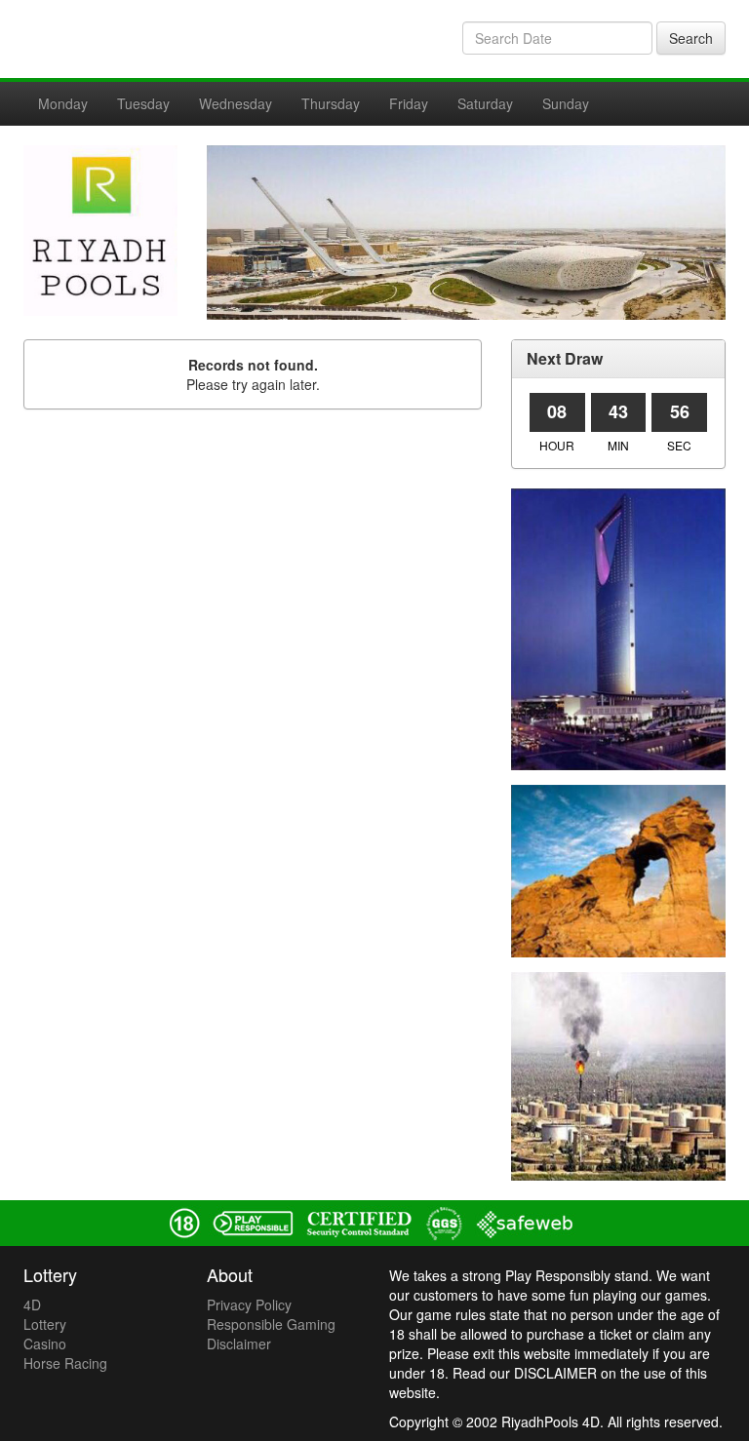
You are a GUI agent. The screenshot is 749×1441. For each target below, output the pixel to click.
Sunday (565, 103)
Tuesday (143, 103)
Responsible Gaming (271, 1324)
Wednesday (235, 103)
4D (32, 1304)
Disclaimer (239, 1343)
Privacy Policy (249, 1304)
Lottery (44, 1324)
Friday (408, 103)
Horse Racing (65, 1363)
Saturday (485, 103)
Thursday (330, 103)
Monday (63, 103)
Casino (44, 1343)
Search (691, 38)
